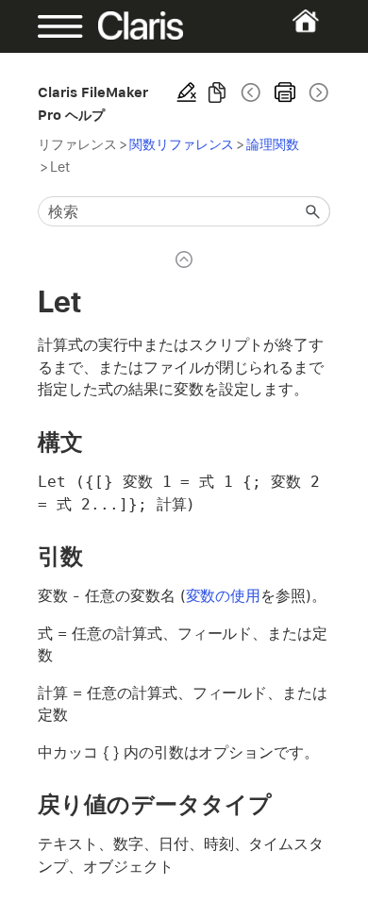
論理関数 (272, 144)
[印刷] (285, 92)
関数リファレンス (182, 144)
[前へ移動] (251, 92)
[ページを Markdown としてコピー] (217, 92)
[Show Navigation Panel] (51, 26)
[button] (313, 211)
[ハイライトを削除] (187, 92)
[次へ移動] (317, 92)
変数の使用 (223, 596)
